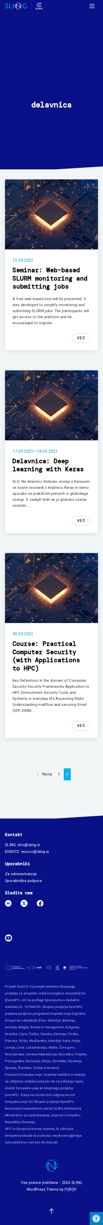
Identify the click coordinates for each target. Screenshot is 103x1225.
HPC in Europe (16, 1129)
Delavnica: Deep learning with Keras (48, 465)
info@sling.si (29, 845)
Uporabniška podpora (23, 880)
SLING (77, 1182)
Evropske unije (59, 1013)
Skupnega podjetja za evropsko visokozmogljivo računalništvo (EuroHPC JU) (45, 993)
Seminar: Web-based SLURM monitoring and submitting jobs (50, 278)
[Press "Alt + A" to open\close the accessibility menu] (96, 1218)
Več (81, 338)
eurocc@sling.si (35, 851)
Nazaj (47, 774)
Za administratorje (21, 874)
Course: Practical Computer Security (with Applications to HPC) (46, 656)
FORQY (71, 1189)
